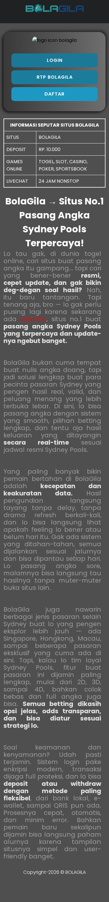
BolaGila (33, 319)
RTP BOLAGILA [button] (55, 77)
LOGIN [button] (54, 60)
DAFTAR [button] (54, 94)
